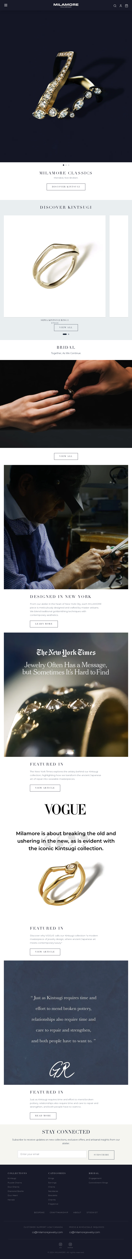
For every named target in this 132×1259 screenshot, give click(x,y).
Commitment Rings (98, 1183)
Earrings (52, 1183)
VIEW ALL (65, 328)
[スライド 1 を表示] (63, 165)
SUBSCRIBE (101, 1155)
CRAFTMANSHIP (59, 1212)
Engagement (95, 1178)
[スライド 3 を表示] (68, 165)
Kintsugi (12, 1178)
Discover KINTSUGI (66, 187)
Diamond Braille (16, 1191)
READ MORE (43, 1116)
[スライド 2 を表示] (66, 165)
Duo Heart (13, 1195)
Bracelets (52, 1195)
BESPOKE (39, 1212)
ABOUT (77, 1212)
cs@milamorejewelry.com (47, 1232)
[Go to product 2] (68, 334)
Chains (51, 1187)
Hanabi (11, 1200)
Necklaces (53, 1191)
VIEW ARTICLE (45, 788)
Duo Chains (13, 1187)
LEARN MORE (43, 624)
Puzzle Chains (15, 1183)
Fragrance (53, 1204)
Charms (52, 1200)
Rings (51, 1178)
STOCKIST (92, 1212)
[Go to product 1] (65, 334)
